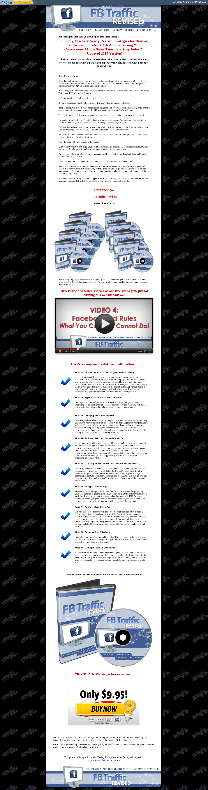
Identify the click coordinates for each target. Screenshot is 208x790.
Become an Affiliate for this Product (104, 760)
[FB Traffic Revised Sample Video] (104, 355)
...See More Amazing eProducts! (188, 2)
